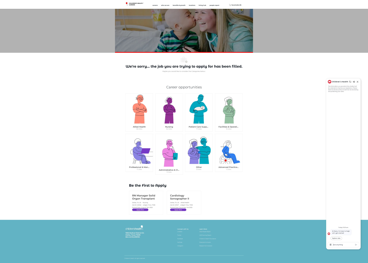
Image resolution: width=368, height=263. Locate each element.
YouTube (179, 242)
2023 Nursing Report (205, 235)
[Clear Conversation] (350, 81)
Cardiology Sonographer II (179, 197)
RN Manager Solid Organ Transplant (143, 197)
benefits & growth (179, 5)
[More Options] (330, 245)
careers (155, 5)
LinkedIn (179, 231)
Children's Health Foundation (207, 238)
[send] (356, 245)
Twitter (179, 235)
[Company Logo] (135, 4)
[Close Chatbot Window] (357, 81)
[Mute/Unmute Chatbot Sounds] (353, 81)
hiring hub (202, 5)
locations (192, 5)
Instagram (180, 246)
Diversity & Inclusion (205, 242)
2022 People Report (205, 231)
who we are (165, 5)
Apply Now (140, 210)
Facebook (180, 238)
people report (214, 5)
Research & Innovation (205, 246)
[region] (343, 163)
